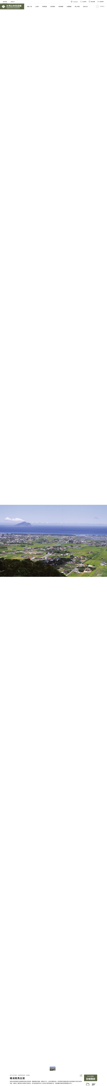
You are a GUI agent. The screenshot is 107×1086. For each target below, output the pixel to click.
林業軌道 (44, 6)
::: (69, 0)
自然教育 (52, 6)
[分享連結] (81, 1076)
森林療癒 (61, 6)
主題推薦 (69, 6)
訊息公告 (85, 6)
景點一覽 (29, 6)
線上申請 (77, 6)
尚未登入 (102, 6)
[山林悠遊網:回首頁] (12, 6)
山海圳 (37, 6)
